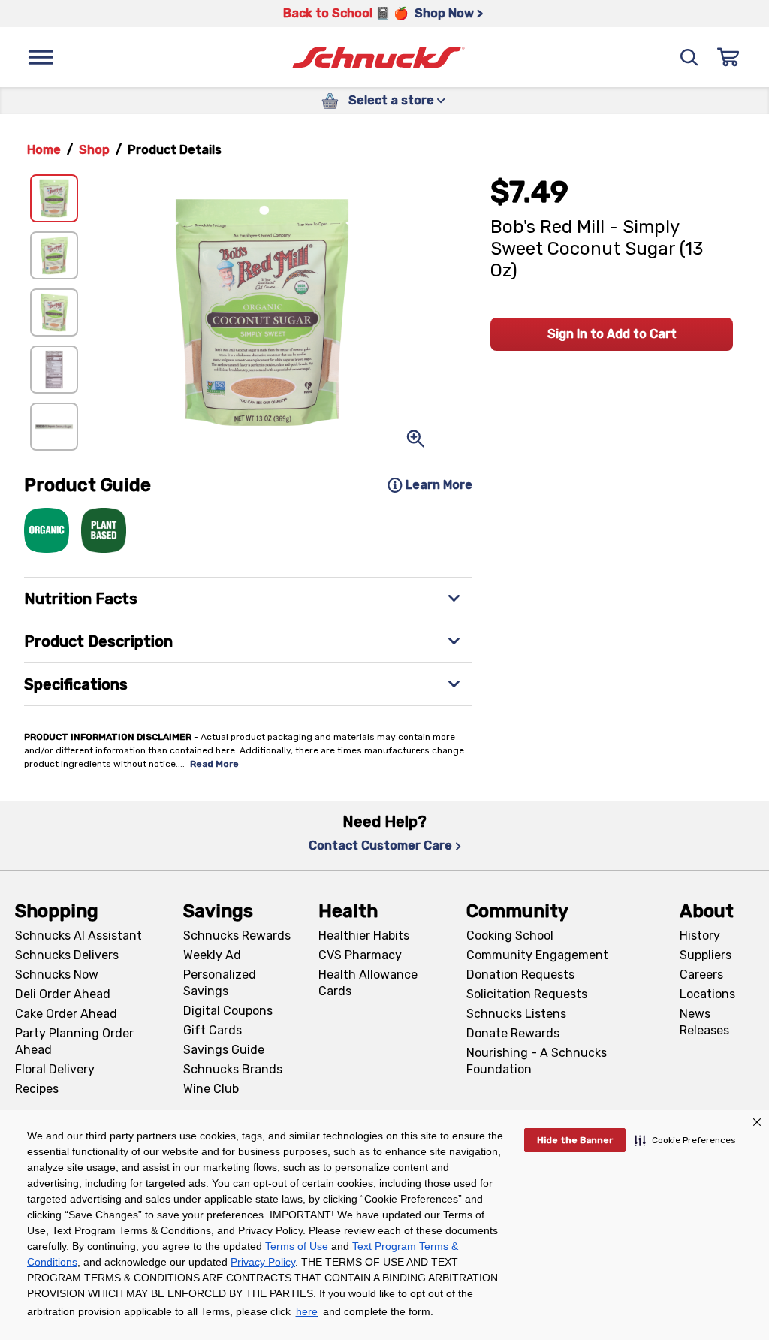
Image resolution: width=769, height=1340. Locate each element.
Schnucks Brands (232, 1069)
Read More (214, 764)
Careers (701, 974)
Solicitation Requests (526, 994)
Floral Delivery (55, 1069)
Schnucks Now (56, 974)
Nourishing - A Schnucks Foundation (536, 1061)
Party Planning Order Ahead (74, 1041)
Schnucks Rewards (237, 935)
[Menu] (40, 57)
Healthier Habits (363, 935)
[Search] (689, 57)
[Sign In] (728, 57)
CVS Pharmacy (360, 955)
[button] (685, 1140)
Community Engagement (537, 955)
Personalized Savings (219, 982)
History (700, 935)
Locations (707, 994)
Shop (94, 150)
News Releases (704, 1022)
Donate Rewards (512, 1033)
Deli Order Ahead (62, 994)
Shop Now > (449, 13)
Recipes (37, 1089)
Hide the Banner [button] (575, 1140)
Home (44, 150)
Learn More (439, 485)
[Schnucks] (378, 57)
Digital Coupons (228, 1010)
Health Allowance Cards (368, 982)
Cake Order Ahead (66, 1014)
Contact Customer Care (380, 845)
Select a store (391, 100)
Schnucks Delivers (67, 955)
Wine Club (211, 1089)
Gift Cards (212, 1030)
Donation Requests (520, 974)
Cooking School (509, 935)
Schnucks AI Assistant (78, 935)
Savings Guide (223, 1050)
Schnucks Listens (516, 1014)
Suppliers (705, 955)
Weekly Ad (212, 955)
